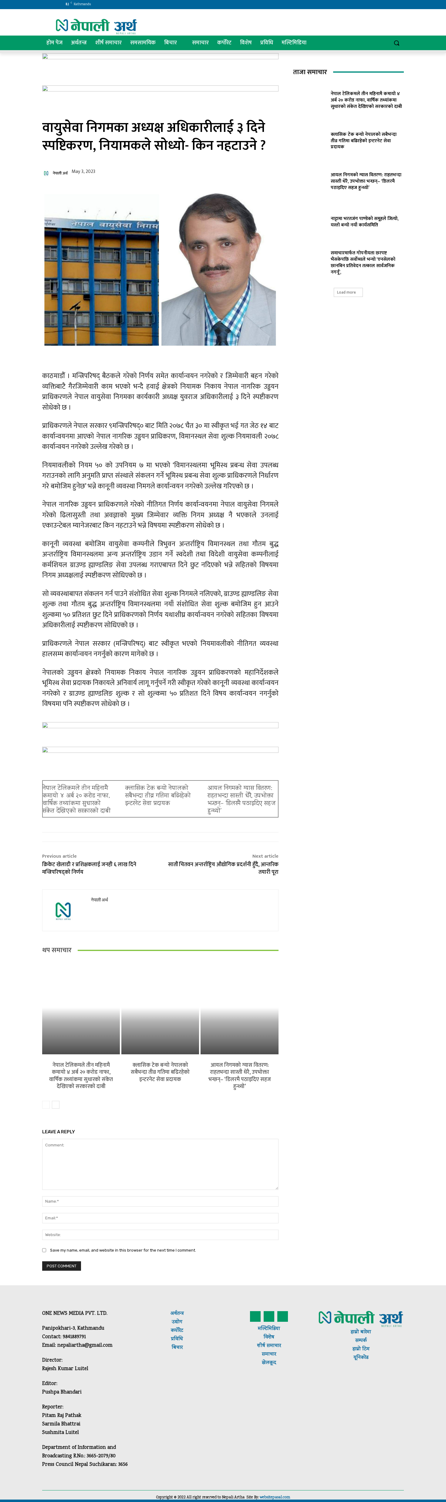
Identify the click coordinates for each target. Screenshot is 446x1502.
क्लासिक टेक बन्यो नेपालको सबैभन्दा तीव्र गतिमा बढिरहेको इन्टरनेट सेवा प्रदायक (158, 796)
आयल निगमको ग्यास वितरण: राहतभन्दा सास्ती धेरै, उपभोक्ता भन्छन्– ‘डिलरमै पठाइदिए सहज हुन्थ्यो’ (242, 800)
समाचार (273, 1346)
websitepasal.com (275, 1497)
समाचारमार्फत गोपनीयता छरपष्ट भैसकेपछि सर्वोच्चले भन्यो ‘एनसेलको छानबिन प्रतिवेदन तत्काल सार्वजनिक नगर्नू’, (363, 262)
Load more (346, 292)
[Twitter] (364, 4)
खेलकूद (269, 1363)
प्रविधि (177, 1339)
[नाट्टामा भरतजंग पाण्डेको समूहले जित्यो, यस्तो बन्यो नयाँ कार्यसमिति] (309, 221)
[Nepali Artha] (96, 27)
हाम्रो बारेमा (361, 1332)
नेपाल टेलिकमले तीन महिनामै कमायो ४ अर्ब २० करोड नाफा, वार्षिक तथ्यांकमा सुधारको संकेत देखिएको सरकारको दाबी (77, 800)
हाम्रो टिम (361, 1349)
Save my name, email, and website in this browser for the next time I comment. (123, 1250)
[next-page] (55, 1105)
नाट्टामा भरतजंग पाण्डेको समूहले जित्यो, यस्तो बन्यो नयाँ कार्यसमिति (364, 222)
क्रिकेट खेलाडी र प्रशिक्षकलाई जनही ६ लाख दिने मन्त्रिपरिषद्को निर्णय (89, 868)
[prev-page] (46, 1105)
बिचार (177, 1348)
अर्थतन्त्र (177, 1314)
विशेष (269, 1337)
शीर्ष (261, 1346)
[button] (396, 43)
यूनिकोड (360, 1358)
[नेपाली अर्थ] (47, 173)
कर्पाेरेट (177, 1331)
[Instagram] (356, 4)
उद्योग (177, 1322)
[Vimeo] (373, 4)
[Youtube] (381, 4)
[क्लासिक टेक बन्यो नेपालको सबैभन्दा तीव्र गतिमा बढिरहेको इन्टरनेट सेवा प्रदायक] (160, 1007)
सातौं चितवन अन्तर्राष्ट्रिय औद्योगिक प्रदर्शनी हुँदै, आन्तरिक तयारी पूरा (223, 868)
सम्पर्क (361, 1341)
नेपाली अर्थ (60, 173)
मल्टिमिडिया (269, 1329)
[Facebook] (347, 4)
